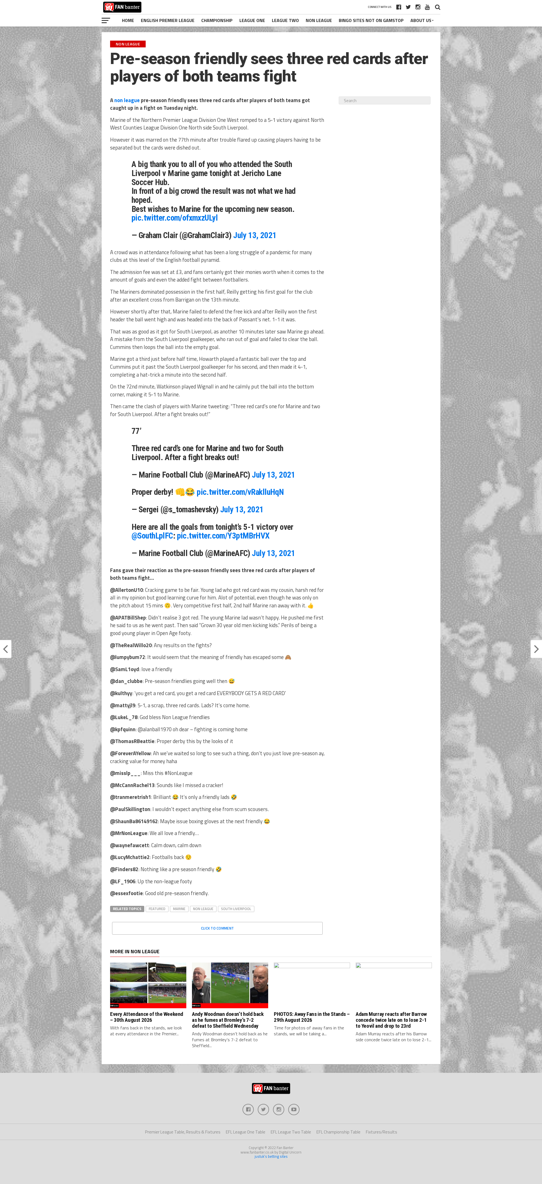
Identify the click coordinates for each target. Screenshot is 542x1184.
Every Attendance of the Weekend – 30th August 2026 (146, 1017)
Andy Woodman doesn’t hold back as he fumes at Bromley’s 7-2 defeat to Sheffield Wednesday (227, 1020)
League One (252, 20)
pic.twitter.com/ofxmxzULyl (175, 218)
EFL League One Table (245, 1132)
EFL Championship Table (338, 1132)
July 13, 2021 (255, 235)
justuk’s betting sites (271, 1156)
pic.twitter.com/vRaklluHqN (240, 492)
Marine (179, 908)
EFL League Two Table (291, 1132)
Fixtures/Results (381, 1132)
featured (157, 908)
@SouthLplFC (152, 536)
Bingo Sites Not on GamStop (371, 20)
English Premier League (167, 20)
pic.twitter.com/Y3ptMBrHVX (223, 536)
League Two (285, 20)
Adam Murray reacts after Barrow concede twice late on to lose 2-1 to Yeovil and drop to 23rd (391, 1020)
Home (128, 20)
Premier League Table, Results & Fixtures (182, 1132)
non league (127, 100)
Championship (217, 20)
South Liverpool (236, 908)
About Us (420, 20)
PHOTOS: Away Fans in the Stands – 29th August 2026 (311, 1017)
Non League (319, 20)
